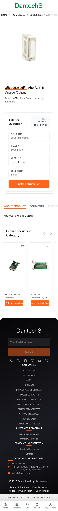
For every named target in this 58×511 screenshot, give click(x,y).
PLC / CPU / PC (29, 370)
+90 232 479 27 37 (19, 463)
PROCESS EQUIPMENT (29, 395)
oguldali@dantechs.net (21, 473)
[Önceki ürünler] (44, 233)
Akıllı (20, 497)
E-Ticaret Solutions (40, 497)
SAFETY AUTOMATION (29, 414)
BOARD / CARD (29, 419)
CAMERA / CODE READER (29, 424)
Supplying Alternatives (29, 434)
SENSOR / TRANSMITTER (29, 409)
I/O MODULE (18, 14)
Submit (29, 352)
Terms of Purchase (19, 487)
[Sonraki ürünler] (50, 233)
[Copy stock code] (42, 98)
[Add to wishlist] (22, 246)
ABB (15, 98)
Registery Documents (29, 449)
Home (4, 14)
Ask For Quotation (29, 184)
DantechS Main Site (29, 439)
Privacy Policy (25, 490)
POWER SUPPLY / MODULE (29, 404)
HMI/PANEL (29, 385)
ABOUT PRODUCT (15, 206)
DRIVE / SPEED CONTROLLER (29, 390)
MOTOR (29, 380)
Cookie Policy (42, 490)
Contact (29, 454)
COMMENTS (36, 206)
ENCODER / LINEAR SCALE (29, 399)
